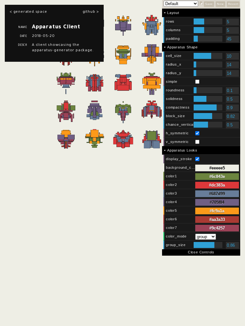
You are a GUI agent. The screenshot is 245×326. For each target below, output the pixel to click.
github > (91, 12)
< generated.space (28, 12)
